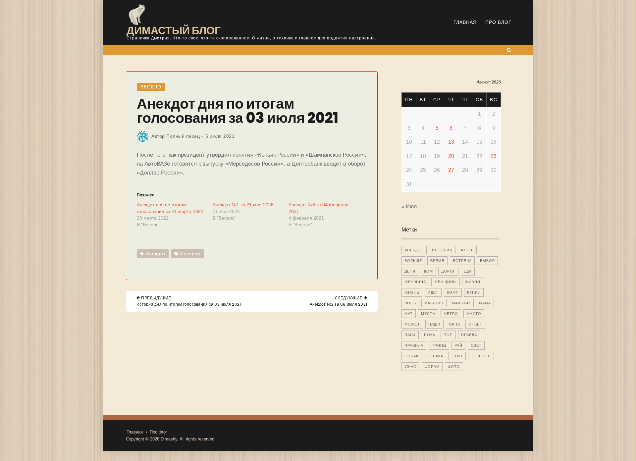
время (437, 261)
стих (457, 356)
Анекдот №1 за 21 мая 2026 (243, 204)
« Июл (409, 206)
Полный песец (183, 136)
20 (451, 156)
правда (469, 335)
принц (439, 345)
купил (474, 292)
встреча (462, 261)
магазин (434, 303)
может (412, 324)
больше (413, 261)
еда (468, 271)
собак (411, 356)
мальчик (461, 303)
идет (433, 292)
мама (485, 303)
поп (448, 335)
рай (458, 345)
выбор (487, 261)
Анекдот (156, 253)
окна (454, 324)
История (190, 253)
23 (494, 156)
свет (476, 345)
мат (408, 314)
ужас (410, 367)
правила (413, 345)
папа (410, 335)
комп (453, 292)
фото (454, 367)
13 (451, 142)
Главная (465, 22)
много (473, 314)
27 (451, 170)
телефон (481, 356)
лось (410, 303)
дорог (448, 271)
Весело (150, 86)
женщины (445, 282)
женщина (415, 282)
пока (429, 335)
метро (451, 314)
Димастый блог (174, 30)
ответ (475, 324)
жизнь (411, 292)
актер (467, 250)
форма (432, 367)
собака (435, 356)
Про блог (498, 22)
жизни (472, 282)
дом (428, 271)
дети (409, 271)
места (428, 314)
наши (434, 324)
